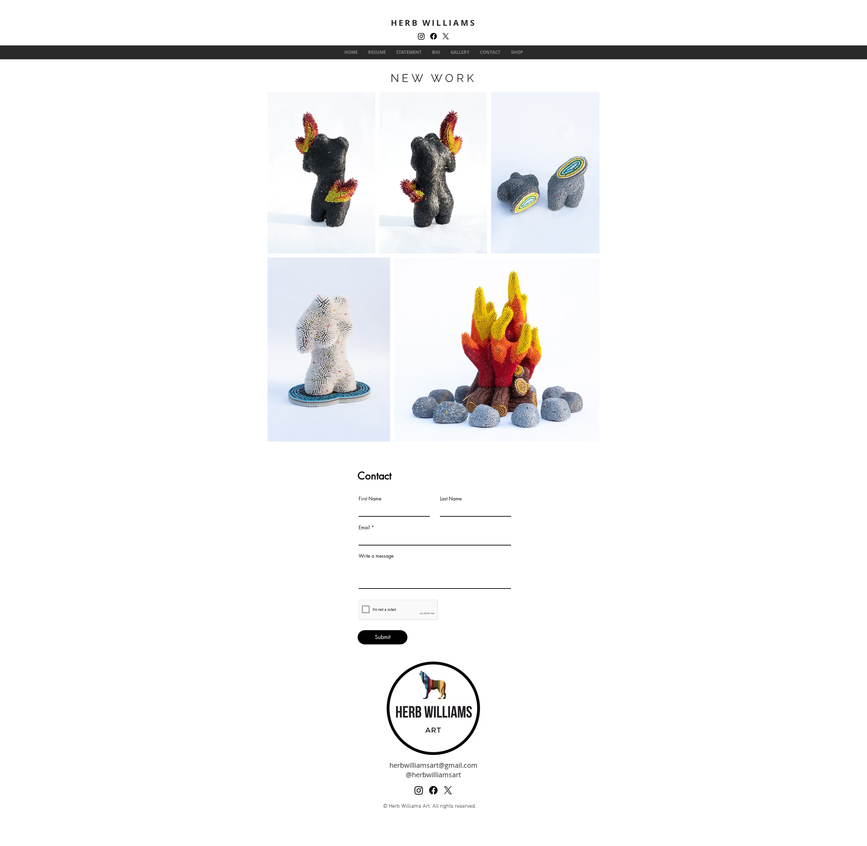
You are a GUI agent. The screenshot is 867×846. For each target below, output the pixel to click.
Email (364, 527)
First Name (370, 498)
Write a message (376, 556)
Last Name (451, 498)
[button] (459, 52)
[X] (445, 36)
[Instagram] (421, 36)
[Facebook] (433, 36)
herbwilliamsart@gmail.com (433, 765)
